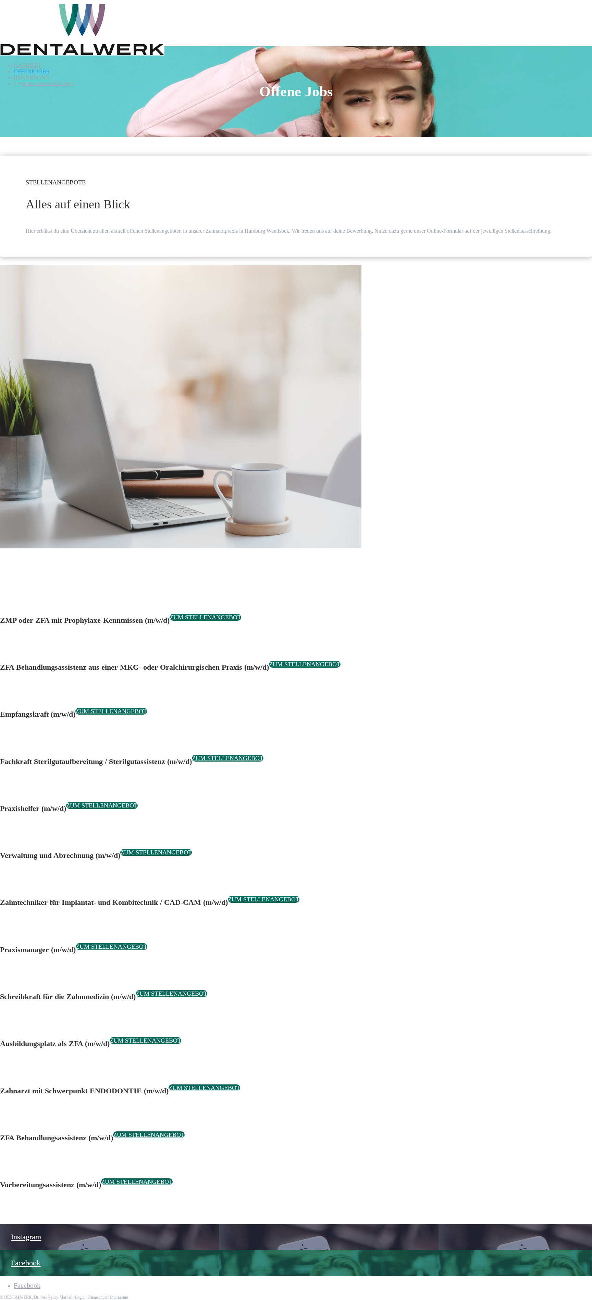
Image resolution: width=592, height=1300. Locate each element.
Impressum (119, 1297)
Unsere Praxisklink (44, 84)
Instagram (26, 1236)
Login (80, 1297)
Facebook (25, 1263)
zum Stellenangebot (205, 617)
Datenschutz (97, 1297)
